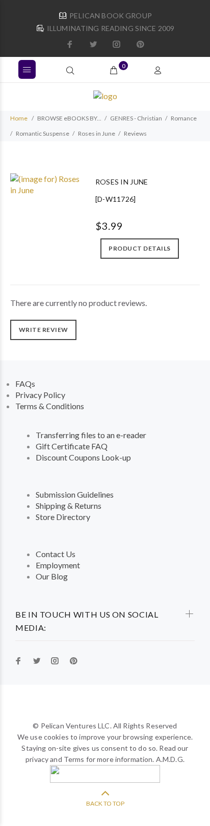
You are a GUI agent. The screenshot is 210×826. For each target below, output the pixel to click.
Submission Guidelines (75, 494)
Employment (58, 565)
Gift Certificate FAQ (72, 446)
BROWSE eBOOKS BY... (69, 118)
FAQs (25, 383)
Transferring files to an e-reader (91, 435)
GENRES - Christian (136, 118)
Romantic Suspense (42, 133)
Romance (184, 118)
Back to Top (105, 803)
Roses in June (96, 133)
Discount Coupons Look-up (83, 457)
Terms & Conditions (49, 406)
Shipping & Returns (68, 505)
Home (19, 118)
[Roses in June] (45, 183)
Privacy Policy (40, 395)
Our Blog (52, 576)
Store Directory (63, 517)
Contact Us (55, 554)
